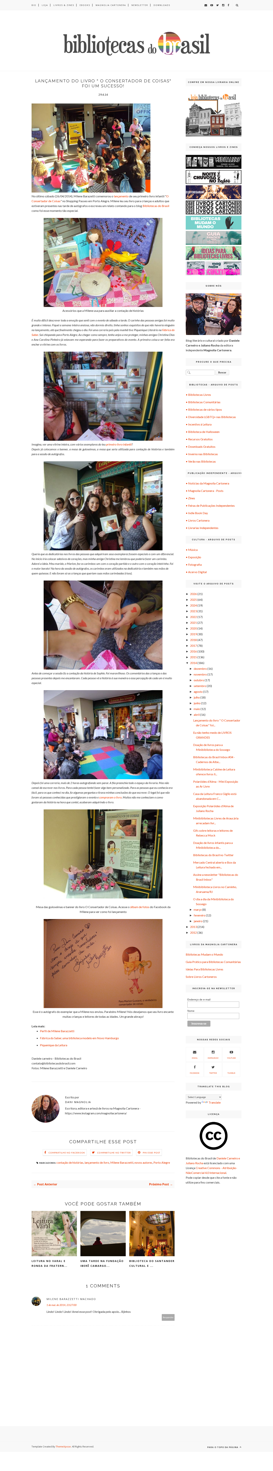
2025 (193, 599)
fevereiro (199, 915)
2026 (193, 594)
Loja (45, 5)
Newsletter (139, 5)
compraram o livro (110, 797)
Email (195, 1058)
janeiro (198, 921)
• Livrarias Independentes (202, 528)
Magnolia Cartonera (111, 5)
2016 (193, 651)
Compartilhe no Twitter (114, 1152)
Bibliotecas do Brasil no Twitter (213, 855)
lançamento (121, 196)
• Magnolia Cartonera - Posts (204, 490)
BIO (34, 5)
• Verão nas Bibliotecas (201, 461)
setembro (200, 686)
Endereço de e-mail (198, 999)
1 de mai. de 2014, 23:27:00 (61, 1304)
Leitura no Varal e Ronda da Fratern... (49, 1263)
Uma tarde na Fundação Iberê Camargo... (102, 1263)
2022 (193, 617)
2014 (193, 663)
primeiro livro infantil (119, 444)
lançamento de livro (96, 1162)
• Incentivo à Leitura (199, 424)
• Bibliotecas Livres (198, 394)
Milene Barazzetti (121, 1162)
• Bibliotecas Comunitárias (203, 402)
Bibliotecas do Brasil (156, 206)
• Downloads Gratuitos (200, 446)
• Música (192, 549)
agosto (198, 691)
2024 (193, 605)
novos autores (143, 1162)
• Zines (190, 498)
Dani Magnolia (78, 1102)
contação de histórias (69, 1162)
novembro (200, 674)
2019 (193, 634)
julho (197, 697)
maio (197, 709)
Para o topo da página (223, 1447)
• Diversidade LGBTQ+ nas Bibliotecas (211, 417)
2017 (193, 645)
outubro (199, 680)
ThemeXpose (63, 1446)
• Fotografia (194, 564)
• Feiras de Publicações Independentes (210, 505)
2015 (193, 657)
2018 (193, 640)
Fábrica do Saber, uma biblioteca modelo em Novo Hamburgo (79, 1038)
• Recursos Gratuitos (199, 439)
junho (197, 703)
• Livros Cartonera (197, 520)
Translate (215, 1102)
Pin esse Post (151, 1152)
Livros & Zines (63, 5)
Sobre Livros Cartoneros (201, 976)
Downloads (162, 5)
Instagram (213, 1058)
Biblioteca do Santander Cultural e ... (152, 1263)
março (198, 909)
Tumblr (231, 1073)
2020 (193, 628)
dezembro (200, 668)
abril (197, 714)
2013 (193, 926)
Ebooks (85, 5)
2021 (193, 622)
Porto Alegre (161, 1162)
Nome (190, 1010)
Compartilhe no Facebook (66, 1152)
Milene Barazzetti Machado (71, 1299)
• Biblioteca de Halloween (203, 431)
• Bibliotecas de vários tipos (204, 409)
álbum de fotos (139, 907)
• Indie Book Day (197, 513)
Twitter (213, 1073)
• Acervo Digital (196, 572)
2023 (193, 611)
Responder (168, 1317)
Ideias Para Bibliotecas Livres (204, 969)
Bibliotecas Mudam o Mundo (204, 954)
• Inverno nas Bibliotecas (202, 454)
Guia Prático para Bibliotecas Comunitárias (213, 962)
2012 (193, 932)
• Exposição (193, 557)
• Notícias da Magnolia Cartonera (207, 483)
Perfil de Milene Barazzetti (57, 1031)
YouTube (231, 1058)
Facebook (194, 1073)
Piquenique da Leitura (53, 1045)
